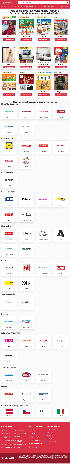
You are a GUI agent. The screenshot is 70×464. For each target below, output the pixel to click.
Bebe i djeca (7, 444)
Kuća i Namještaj (49, 6)
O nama (33, 430)
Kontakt (33, 433)
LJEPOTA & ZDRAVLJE (63, 6)
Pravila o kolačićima (36, 443)
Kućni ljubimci (8, 447)
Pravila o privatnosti (36, 447)
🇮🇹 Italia (49, 438)
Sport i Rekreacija (9, 440)
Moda (18, 436)
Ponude (20, 6)
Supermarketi (28, 6)
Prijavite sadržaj (35, 440)
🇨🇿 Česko (50, 432)
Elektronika (39, 6)
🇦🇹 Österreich (51, 430)
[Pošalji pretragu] (67, 2)
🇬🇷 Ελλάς (50, 435)
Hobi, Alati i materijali (19, 441)
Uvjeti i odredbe (35, 437)
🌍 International (51, 441)
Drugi (18, 447)
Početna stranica (10, 6)
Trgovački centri (21, 444)
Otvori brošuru (9, 39)
